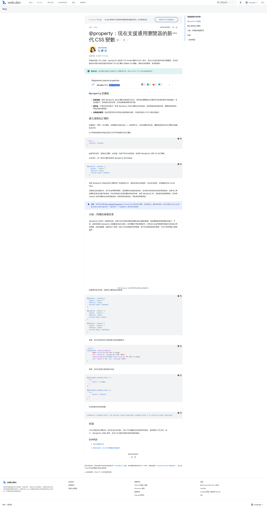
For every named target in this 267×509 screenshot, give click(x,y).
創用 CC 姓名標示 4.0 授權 (118, 466)
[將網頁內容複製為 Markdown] (124, 40)
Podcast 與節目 (139, 495)
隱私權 (9, 504)
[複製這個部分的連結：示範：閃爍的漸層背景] (116, 214)
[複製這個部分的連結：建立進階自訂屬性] (111, 118)
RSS (201, 495)
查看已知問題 (72, 488)
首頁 (90, 27)
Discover (40, 2)
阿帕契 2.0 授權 (142, 466)
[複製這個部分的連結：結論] (96, 423)
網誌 (73, 2)
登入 (262, 2)
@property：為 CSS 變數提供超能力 (106, 448)
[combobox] (226, 2)
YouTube (203, 488)
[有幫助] (173, 27)
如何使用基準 (62, 2)
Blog (5, 9)
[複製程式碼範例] (181, 138)
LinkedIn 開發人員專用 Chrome (210, 492)
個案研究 (83, 2)
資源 (30, 2)
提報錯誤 (71, 485)
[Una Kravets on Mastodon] (102, 51)
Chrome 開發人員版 (140, 485)
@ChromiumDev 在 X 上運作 (209, 485)
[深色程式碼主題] (178, 138)
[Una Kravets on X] (99, 51)
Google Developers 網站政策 (166, 466)
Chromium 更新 (139, 488)
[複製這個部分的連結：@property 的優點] (111, 93)
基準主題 (50, 2)
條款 (4, 504)
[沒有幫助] (176, 27)
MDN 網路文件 (98, 444)
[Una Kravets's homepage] (106, 51)
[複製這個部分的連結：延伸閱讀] (99, 439)
